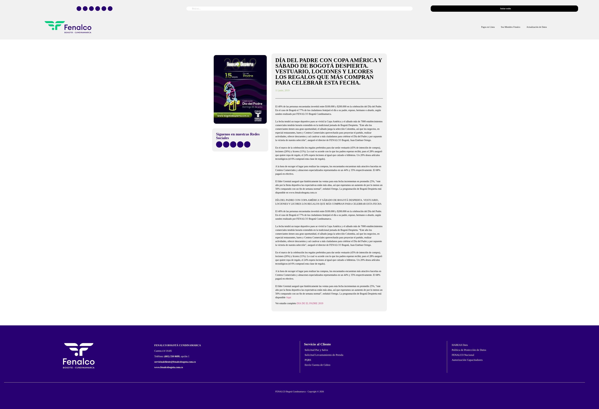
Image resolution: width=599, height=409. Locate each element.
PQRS (308, 359)
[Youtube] (104, 8)
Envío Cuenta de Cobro (317, 364)
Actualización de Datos (536, 27)
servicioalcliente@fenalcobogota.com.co (175, 361)
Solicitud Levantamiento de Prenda (324, 354)
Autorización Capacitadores (467, 359)
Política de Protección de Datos (469, 349)
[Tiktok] (97, 8)
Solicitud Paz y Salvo (316, 349)
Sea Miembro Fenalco (510, 27)
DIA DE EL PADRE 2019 (310, 303)
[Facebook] (79, 8)
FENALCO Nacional (463, 354)
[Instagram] (91, 8)
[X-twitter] (85, 8)
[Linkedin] (110, 8)
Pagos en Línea (488, 27)
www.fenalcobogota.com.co (168, 367)
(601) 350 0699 (172, 356)
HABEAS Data (460, 344)
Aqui (288, 297)
